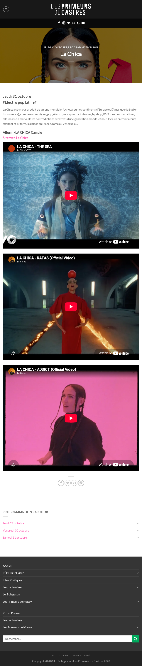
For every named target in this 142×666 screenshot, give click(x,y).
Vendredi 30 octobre (16, 530)
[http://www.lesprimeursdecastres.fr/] (71, 9)
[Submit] (135, 638)
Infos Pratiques (12, 580)
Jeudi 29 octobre (13, 523)
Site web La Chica (15, 138)
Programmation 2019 (83, 47)
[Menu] (6, 9)
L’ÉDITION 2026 (13, 573)
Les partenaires (12, 587)
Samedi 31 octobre (15, 537)
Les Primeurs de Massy (17, 601)
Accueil (7, 565)
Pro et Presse (11, 613)
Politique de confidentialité (71, 655)
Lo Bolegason (11, 594)
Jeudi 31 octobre (55, 47)
